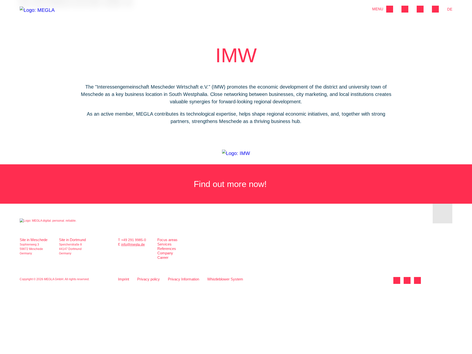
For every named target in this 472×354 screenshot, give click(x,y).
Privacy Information (183, 279)
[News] (404, 9)
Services (164, 244)
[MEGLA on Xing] (407, 280)
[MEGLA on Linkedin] (396, 280)
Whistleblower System (225, 279)
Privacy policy (148, 279)
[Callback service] (420, 9)
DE (449, 9)
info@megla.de (133, 244)
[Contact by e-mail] (435, 9)
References (166, 248)
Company (165, 253)
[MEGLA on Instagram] (417, 280)
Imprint (123, 279)
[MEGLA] (39, 13)
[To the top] (442, 213)
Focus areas (167, 240)
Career (162, 257)
